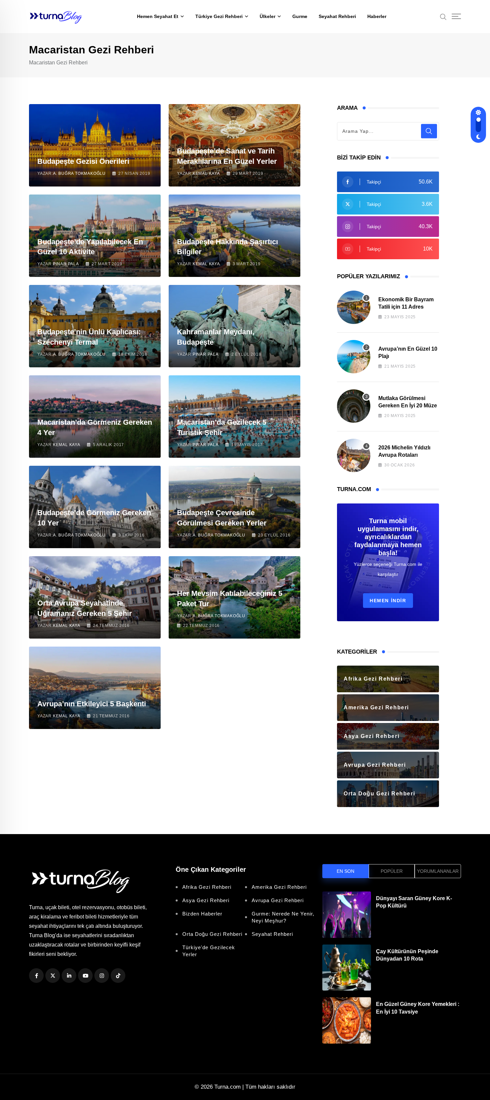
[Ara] (443, 16)
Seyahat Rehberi (337, 16)
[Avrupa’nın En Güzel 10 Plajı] (353, 356)
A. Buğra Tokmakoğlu (79, 173)
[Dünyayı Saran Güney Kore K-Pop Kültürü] (346, 914)
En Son (345, 871)
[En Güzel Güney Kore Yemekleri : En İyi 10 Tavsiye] (346, 1020)
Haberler (376, 16)
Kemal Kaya (206, 173)
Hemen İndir (388, 600)
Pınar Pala (66, 264)
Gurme (299, 16)
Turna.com (227, 1087)
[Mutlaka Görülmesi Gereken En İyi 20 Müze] (353, 406)
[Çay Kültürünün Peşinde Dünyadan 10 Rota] (346, 968)
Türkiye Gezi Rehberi (219, 16)
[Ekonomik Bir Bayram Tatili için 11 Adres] (353, 307)
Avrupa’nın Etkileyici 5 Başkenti (91, 704)
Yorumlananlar (438, 871)
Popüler (392, 871)
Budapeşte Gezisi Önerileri (83, 161)
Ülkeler (267, 16)
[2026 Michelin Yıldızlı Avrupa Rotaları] (353, 455)
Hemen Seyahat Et (157, 16)
